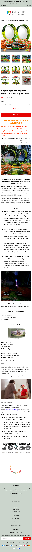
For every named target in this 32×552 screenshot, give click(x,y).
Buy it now (16, 114)
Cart (30, 5)
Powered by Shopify (23, 543)
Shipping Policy (16, 521)
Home (2, 20)
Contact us (16, 507)
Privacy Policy (16, 523)
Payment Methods (16, 511)
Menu (4, 5)
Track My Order (16, 518)
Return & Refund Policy (16, 525)
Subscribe (27, 538)
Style (2, 101)
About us (16, 505)
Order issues (16, 509)
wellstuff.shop (15, 543)
